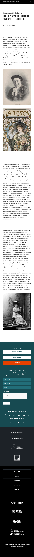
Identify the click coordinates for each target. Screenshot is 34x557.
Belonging (17, 476)
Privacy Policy (20, 546)
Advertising (17, 480)
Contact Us (17, 494)
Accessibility (17, 471)
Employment (17, 489)
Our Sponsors (17, 357)
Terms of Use (13, 546)
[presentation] (15, 396)
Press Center (17, 485)
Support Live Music (17, 351)
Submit (7, 403)
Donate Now (17, 363)
